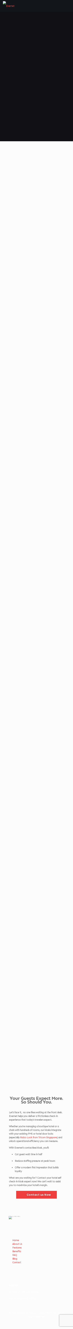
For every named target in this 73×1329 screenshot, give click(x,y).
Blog (14, 1258)
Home (15, 1240)
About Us (17, 1243)
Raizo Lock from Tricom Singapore (38, 1137)
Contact (16, 1262)
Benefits (16, 1251)
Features (16, 1247)
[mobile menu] (67, 6)
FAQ (14, 1255)
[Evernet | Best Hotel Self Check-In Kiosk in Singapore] (8, 6)
